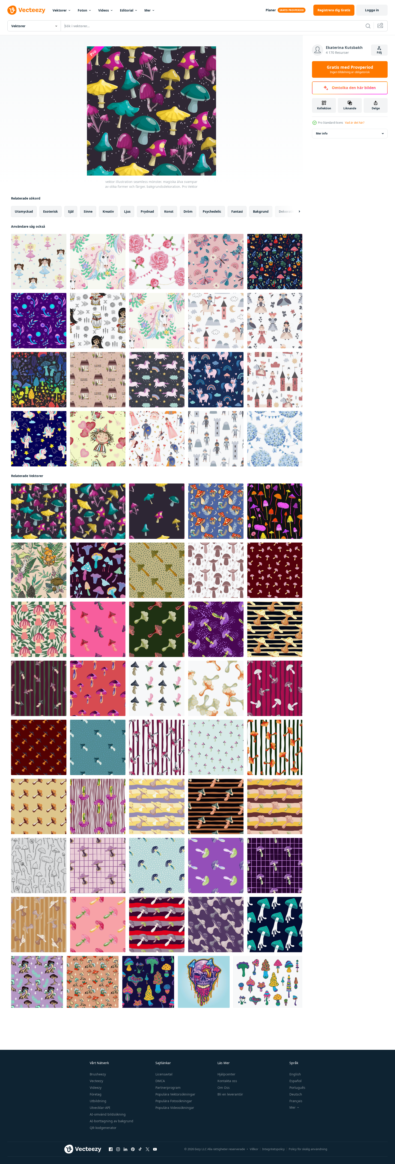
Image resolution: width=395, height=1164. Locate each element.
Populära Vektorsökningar (175, 1094)
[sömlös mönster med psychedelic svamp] (274, 924)
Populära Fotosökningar (173, 1101)
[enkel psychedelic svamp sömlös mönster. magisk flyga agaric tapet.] (156, 629)
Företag (95, 1094)
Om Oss (223, 1087)
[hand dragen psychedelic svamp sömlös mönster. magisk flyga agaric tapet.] (274, 629)
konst (168, 211)
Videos (103, 10)
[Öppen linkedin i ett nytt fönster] (125, 1149)
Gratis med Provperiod (350, 69)
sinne (88, 211)
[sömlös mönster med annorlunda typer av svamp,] (38, 570)
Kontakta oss (227, 1081)
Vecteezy (96, 1081)
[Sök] (368, 26)
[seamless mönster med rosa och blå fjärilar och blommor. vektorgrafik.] (216, 261)
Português (297, 1087)
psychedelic (212, 211)
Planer (271, 10)
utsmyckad (24, 211)
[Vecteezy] (26, 10)
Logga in (372, 10)
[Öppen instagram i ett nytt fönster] (118, 1149)
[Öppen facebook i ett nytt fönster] (111, 1149)
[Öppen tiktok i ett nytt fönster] (140, 1149)
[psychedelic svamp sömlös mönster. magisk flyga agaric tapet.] (97, 629)
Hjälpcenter (226, 1074)
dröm (188, 211)
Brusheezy (98, 1074)
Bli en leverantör (230, 1094)
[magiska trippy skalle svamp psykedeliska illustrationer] (204, 982)
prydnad (147, 211)
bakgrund (261, 211)
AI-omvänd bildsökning (108, 1114)
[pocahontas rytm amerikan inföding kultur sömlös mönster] (97, 320)
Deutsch (295, 1094)
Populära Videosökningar (174, 1107)
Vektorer (60, 10)
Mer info (321, 133)
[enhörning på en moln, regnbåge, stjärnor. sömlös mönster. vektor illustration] (156, 379)
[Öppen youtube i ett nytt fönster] (155, 1149)
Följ (379, 52)
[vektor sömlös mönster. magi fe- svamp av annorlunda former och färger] (156, 511)
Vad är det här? (354, 123)
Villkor (254, 1149)
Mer (147, 10)
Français (295, 1101)
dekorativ (286, 211)
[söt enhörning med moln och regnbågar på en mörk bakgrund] (216, 379)
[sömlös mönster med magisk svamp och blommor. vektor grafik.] (38, 379)
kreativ (108, 211)
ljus (127, 211)
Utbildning (98, 1101)
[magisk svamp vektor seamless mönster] (38, 320)
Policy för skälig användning (308, 1149)
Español (295, 1081)
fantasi (237, 211)
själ (71, 211)
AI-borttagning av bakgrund (111, 1121)
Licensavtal (163, 1074)
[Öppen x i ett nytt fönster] (147, 1149)
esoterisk (50, 211)
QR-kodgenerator (103, 1127)
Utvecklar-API (100, 1107)
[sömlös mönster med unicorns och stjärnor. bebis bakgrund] (97, 261)
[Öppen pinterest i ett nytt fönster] (133, 1149)
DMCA (160, 1081)
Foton (82, 10)
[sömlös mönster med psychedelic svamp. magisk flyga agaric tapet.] (274, 570)
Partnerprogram (168, 1087)
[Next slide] (295, 211)
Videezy (95, 1087)
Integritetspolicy (273, 1149)
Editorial (126, 10)
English (295, 1074)
